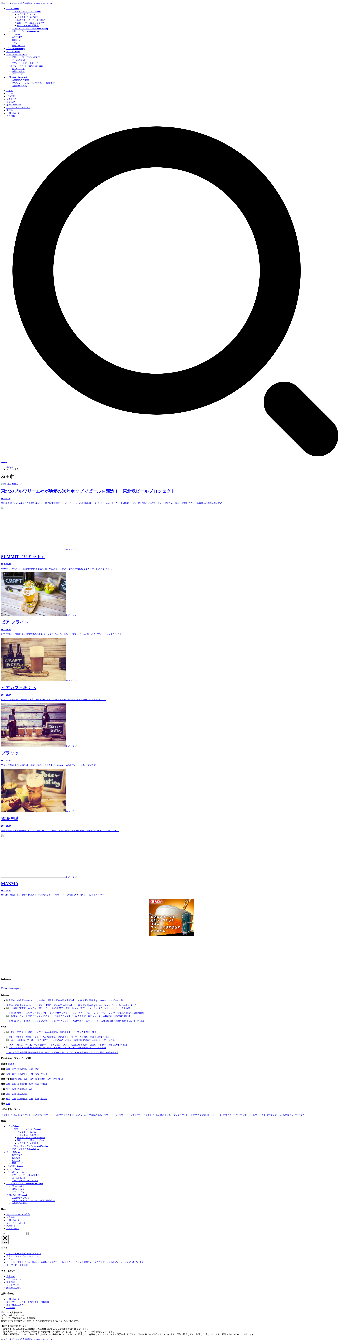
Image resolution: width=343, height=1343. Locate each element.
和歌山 (43, 1084)
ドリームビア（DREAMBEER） (27, 57)
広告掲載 (10, 116)
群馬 (19, 1074)
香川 (14, 1094)
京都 (19, 1084)
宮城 (19, 1069)
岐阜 (49, 1079)
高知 (25, 1094)
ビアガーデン (18, 74)
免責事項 (10, 1226)
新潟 (14, 1079)
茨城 (8, 1074)
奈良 (37, 1084)
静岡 (55, 1079)
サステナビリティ (231, 1115)
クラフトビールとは (26, 14)
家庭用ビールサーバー (212, 1115)
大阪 (25, 1084)
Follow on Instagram (11, 988)
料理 (287, 1115)
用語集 (9, 110)
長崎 (19, 1098)
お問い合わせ (12, 113)
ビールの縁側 (18, 60)
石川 (26, 1079)
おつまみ (281, 1115)
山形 (31, 1069)
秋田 (25, 1069)
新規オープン (18, 45)
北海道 (11, 1064)
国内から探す (18, 69)
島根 (14, 1089)
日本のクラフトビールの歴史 (31, 20)
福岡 (8, 1098)
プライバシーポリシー (17, 1223)
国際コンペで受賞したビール (31, 23)
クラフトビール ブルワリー (130, 1115)
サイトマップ (12, 1228)
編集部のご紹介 (13, 1288)
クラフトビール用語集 (28, 25)
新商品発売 (17, 37)
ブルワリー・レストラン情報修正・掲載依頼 (33, 83)
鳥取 (8, 1089)
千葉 (31, 1074)
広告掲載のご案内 (20, 80)
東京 (37, 1074)
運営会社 (10, 1217)
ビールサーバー (13, 105)
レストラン (11, 99)
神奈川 (43, 1074)
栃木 (14, 1074)
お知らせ (16, 40)
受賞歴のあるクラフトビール (103, 1115)
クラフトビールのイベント (76, 1115)
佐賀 (14, 1098)
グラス (301, 1115)
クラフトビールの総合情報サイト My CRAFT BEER (28, 1339)
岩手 (14, 1069)
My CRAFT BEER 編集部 (18, 1214)
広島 (25, 1089)
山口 (31, 1089)
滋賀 (14, 1084)
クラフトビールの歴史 (52, 1115)
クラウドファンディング (18, 107)
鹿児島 (43, 1098)
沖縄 (8, 1103)
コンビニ (293, 1115)
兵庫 (31, 1084)
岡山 (19, 1089)
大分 (31, 1098)
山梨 (37, 1079)
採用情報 (10, 1307)
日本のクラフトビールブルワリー (22, 1256)
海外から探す (18, 71)
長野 (43, 1079)
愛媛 (19, 1094)
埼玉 (25, 1074)
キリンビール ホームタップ (25, 63)
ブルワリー (11, 96)
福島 (37, 1069)
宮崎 (37, 1098)
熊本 (25, 1098)
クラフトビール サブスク (189, 1115)
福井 (32, 1079)
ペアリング (271, 1115)
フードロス (260, 1115)
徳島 (8, 1094)
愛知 (60, 1079)
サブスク (10, 102)
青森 (8, 1069)
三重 (8, 1084)
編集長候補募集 (19, 86)
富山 (20, 1079)
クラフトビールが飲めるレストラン (160, 1115)
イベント (16, 43)
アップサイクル (247, 1115)
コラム (9, 90)
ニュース (10, 93)
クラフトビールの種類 (28, 17)
